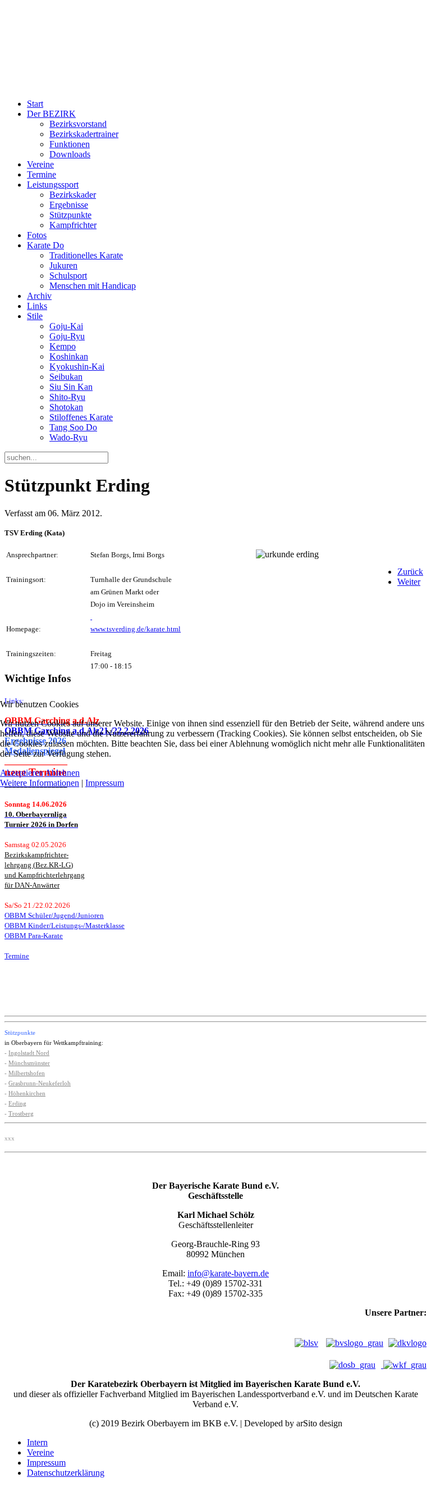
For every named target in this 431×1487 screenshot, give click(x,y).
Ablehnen (62, 772)
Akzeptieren (21, 772)
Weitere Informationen (39, 783)
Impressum (104, 783)
